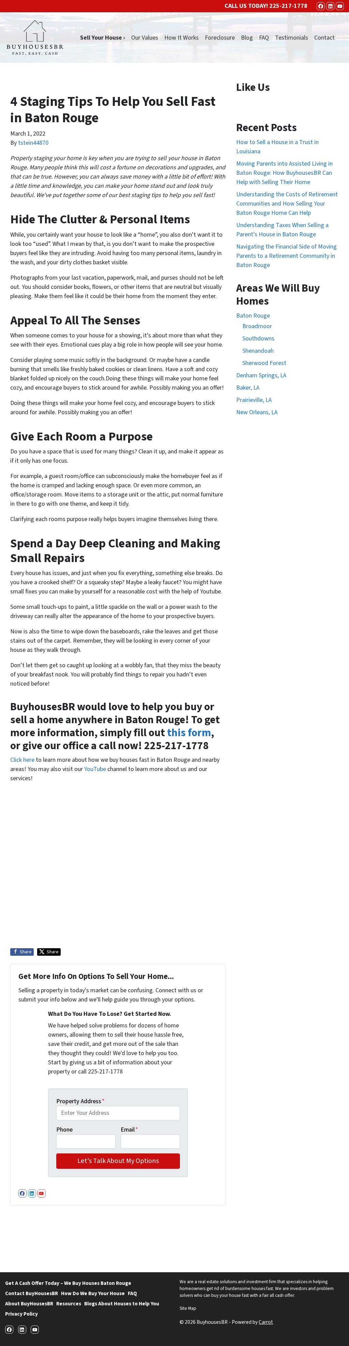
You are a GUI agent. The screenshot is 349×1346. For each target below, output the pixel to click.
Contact (324, 37)
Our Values (144, 37)
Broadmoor (257, 326)
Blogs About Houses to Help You (121, 1303)
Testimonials (291, 37)
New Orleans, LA (256, 412)
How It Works (181, 37)
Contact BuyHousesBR (31, 1293)
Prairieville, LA (254, 400)
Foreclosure (220, 37)
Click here (22, 760)
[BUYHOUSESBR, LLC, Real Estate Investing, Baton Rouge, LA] (205, 1236)
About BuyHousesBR (29, 1303)
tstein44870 (33, 143)
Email (129, 1129)
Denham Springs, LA (261, 375)
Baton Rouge (253, 315)
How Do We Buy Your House (93, 1293)
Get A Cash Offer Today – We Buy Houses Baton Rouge (68, 1283)
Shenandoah (258, 351)
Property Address (80, 1101)
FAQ (264, 37)
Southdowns (258, 338)
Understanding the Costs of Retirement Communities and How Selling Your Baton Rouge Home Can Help (287, 203)
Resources (68, 1303)
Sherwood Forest (264, 363)
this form (189, 733)
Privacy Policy (21, 1314)
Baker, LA (247, 387)
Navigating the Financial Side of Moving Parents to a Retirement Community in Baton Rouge (286, 255)
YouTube (95, 769)
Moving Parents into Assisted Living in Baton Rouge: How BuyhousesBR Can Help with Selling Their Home (284, 172)
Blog (247, 37)
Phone (64, 1129)
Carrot (266, 1322)
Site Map (188, 1308)
